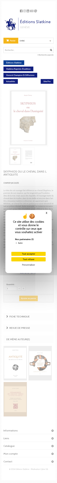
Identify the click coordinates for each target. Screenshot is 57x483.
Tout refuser (28, 259)
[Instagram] (24, 9)
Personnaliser (28, 264)
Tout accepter (28, 254)
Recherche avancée (46, 55)
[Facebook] (21, 9)
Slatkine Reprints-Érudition (18, 69)
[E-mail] (35, 9)
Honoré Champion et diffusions (20, 75)
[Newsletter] (31, 9)
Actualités (10, 81)
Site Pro (47, 81)
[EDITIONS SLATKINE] (28, 23)
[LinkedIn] (28, 9)
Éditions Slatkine (13, 62)
